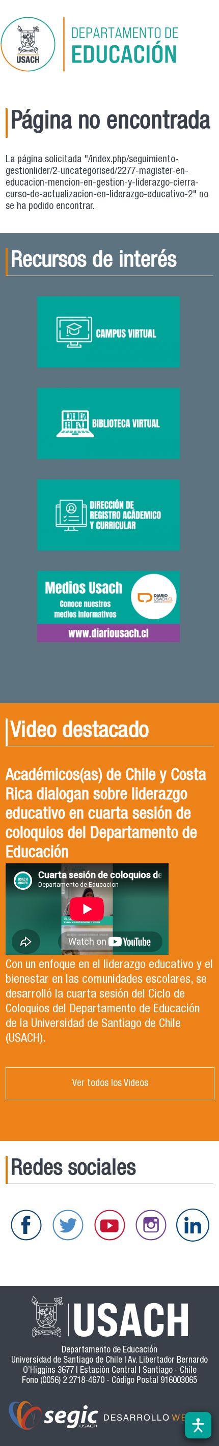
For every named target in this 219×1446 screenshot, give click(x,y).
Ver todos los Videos (110, 1084)
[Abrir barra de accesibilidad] (198, 1425)
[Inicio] (104, 46)
